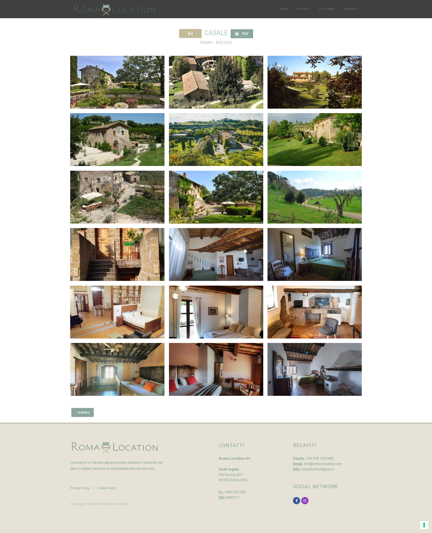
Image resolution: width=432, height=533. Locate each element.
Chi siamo (327, 9)
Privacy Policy (80, 488)
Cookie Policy (106, 488)
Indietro (84, 412)
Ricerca (304, 9)
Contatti (350, 9)
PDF (245, 34)
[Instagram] (304, 500)
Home (284, 9)
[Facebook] (296, 500)
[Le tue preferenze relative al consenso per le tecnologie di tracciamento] (424, 525)
